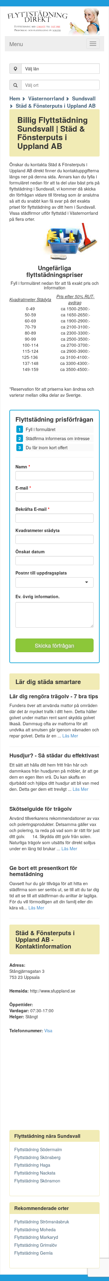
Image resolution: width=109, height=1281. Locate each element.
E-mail (23, 488)
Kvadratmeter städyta (37, 530)
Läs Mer (70, 736)
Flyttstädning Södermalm (38, 1149)
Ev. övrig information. (37, 596)
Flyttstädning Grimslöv (35, 1245)
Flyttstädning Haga (32, 1165)
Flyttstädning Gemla (33, 1253)
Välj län (32, 69)
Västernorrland (46, 98)
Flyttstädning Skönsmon (37, 1181)
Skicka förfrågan (54, 645)
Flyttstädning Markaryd (36, 1237)
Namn (22, 467)
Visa (48, 1030)
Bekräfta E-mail (32, 509)
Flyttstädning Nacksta (34, 1173)
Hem (14, 98)
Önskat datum (30, 551)
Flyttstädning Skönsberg (37, 1157)
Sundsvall (84, 98)
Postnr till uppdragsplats (41, 573)
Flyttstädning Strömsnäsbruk (41, 1222)
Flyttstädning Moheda (35, 1229)
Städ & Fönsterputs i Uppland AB (56, 105)
